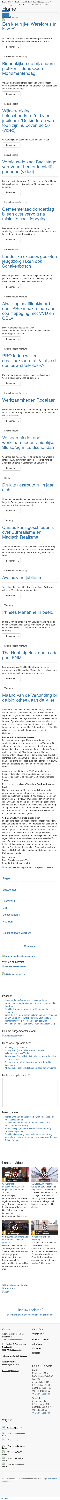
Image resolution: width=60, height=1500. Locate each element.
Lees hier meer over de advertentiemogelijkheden (30, 1314)
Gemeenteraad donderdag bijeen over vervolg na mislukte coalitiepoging (28, 214)
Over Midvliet (38, 1333)
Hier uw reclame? (30, 1309)
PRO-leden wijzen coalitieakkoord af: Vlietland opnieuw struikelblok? (29, 360)
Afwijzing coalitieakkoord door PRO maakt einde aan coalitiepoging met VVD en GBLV (28, 310)
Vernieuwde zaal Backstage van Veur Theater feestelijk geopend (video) (29, 166)
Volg (9, 1452)
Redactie (36, 1352)
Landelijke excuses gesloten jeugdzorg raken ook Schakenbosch (29, 261)
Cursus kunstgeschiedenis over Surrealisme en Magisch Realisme (28, 532)
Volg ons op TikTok (15, 1458)
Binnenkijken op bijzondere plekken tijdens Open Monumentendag (28, 68)
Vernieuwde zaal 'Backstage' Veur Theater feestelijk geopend (15, 1239)
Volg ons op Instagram (16, 1446)
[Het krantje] (8, 1288)
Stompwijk (9, 901)
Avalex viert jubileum (22, 577)
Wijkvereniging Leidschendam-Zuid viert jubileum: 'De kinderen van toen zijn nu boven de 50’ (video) (28, 120)
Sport (6, 907)
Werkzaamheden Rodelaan (29, 400)
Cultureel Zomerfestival (42, 1183)
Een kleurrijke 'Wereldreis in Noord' (29, 26)
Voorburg (8, 921)
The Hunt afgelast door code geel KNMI (30, 654)
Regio (6, 878)
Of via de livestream (41, 1393)
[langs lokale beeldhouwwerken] (18, 955)
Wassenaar (9, 889)
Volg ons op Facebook (16, 1434)
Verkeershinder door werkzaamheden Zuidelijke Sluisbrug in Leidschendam (28, 442)
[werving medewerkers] (14, 966)
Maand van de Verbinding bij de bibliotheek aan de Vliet (30, 697)
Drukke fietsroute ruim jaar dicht (28, 487)
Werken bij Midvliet (41, 1339)
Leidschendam (11, 914)
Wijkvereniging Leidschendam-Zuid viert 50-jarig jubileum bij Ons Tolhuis (13, 1188)
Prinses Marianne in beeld (27, 612)
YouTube (20, 1452)
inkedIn (15, 1427)
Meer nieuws (30, 945)
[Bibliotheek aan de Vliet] (15, 1284)
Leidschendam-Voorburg (17, 933)
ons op (14, 1452)
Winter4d (4, 1498)
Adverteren (37, 1343)
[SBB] (5, 1291)
